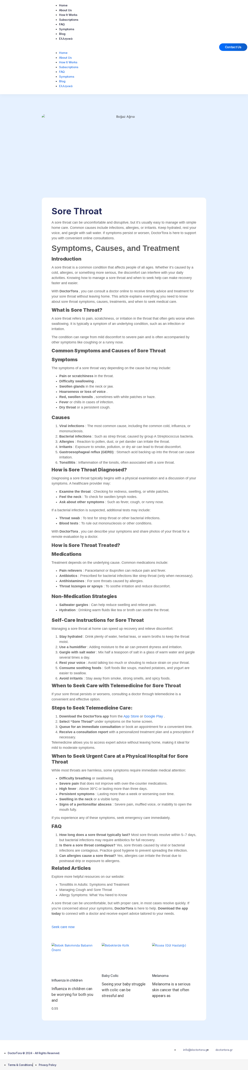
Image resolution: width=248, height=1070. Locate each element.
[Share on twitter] (87, 937)
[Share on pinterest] (136, 937)
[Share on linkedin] (112, 937)
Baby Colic (110, 976)
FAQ (62, 24)
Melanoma (160, 976)
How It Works (68, 15)
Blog (62, 34)
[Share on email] (185, 937)
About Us (65, 10)
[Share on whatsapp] (160, 937)
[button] (130, 47)
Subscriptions (68, 19)
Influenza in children (67, 980)
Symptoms (66, 29)
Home (63, 5)
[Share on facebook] (63, 937)
